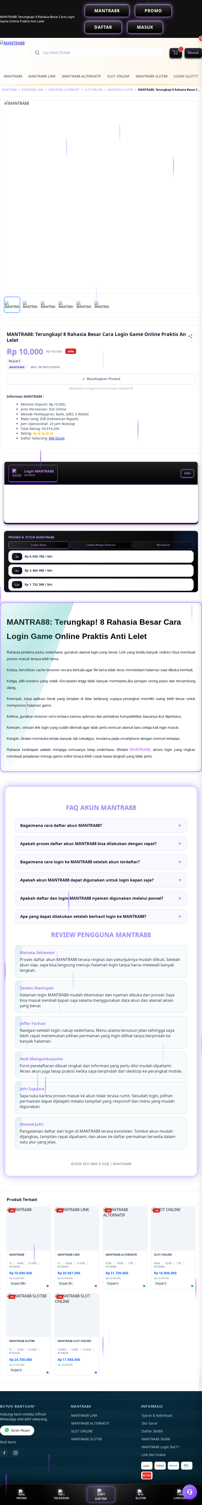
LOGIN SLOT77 (186, 76)
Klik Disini (57, 438)
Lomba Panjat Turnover (101, 545)
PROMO (153, 11)
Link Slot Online (154, 1455)
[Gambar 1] (12, 305)
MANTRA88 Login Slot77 (160, 1447)
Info (187, 473)
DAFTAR (103, 27)
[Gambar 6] (102, 305)
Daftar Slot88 (152, 1431)
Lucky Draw (38, 545)
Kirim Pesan (20, 1430)
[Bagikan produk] (190, 336)
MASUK (145, 27)
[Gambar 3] (48, 305)
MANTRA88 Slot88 (156, 1439)
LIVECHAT (180, 1498)
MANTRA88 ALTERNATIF (81, 76)
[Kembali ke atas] (191, 1480)
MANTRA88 (107, 11)
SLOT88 (140, 1498)
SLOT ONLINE (118, 76)
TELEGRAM (61, 1498)
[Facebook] (4, 1453)
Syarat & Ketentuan (157, 1415)
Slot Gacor (163, 545)
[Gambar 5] (84, 305)
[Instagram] (15, 1453)
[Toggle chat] (189, 1492)
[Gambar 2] (30, 305)
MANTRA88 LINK (42, 76)
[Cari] (37, 52)
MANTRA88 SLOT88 (152, 76)
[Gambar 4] (66, 305)
